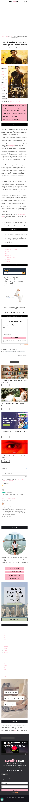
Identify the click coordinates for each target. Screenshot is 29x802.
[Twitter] (9, 770)
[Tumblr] (16, 770)
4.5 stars (8, 351)
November (6, 648)
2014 (5, 674)
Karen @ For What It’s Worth (8, 498)
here (15, 730)
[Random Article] (24, 1)
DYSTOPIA (20, 312)
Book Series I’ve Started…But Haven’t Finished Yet (14, 380)
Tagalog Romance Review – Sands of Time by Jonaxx (12, 404)
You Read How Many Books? (10, 257)
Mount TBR (7, 251)
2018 (5, 644)
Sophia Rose (5, 506)
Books (9, 349)
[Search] (27, 1)
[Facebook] (7, 770)
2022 (5, 637)
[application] (14, 748)
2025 (5, 631)
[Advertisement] (14, 18)
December (6, 646)
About (9, 797)
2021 (5, 639)
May (4, 656)
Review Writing (8, 255)
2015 (5, 671)
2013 (5, 676)
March (5, 661)
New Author (7, 261)
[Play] (3, 754)
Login (26, 468)
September (6, 652)
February (5, 663)
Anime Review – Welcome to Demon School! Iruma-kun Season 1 (14, 432)
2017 (5, 667)
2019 (5, 642)
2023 (5, 635)
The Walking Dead (11, 145)
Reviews (15, 349)
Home (6, 797)
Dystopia (3, 87)
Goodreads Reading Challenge (11, 249)
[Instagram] (11, 770)
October (5, 650)
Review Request (21, 797)
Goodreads (7, 99)
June (4, 654)
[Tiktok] (19, 770)
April (4, 659)
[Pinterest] (14, 770)
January (5, 665)
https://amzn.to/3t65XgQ (15, 101)
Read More (5, 384)
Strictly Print (7, 259)
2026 (5, 628)
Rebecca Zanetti (4, 70)
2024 (5, 633)
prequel (20, 221)
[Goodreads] (22, 770)
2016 (5, 669)
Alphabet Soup (8, 253)
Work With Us (14, 797)
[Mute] (23, 754)
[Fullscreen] (25, 754)
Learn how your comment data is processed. (12, 480)
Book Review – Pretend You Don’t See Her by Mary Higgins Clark (14, 456)
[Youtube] (18, 770)
